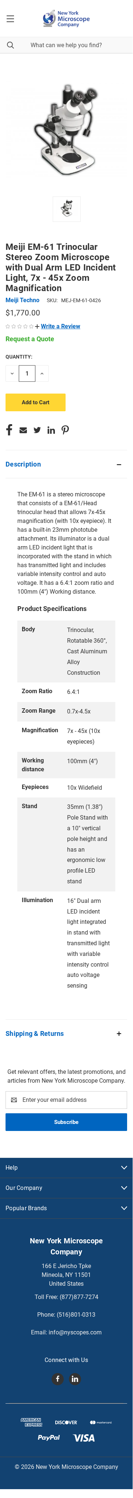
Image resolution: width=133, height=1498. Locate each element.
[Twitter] (37, 430)
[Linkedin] (51, 430)
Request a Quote (30, 339)
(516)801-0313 (76, 1314)
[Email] (23, 430)
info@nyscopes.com (75, 1332)
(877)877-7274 (79, 1296)
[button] (57, 326)
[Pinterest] (65, 430)
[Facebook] (9, 430)
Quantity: (19, 357)
